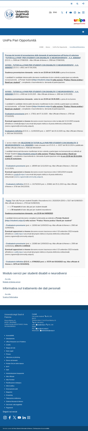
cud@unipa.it (18, 234)
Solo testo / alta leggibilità (14, 404)
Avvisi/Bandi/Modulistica (77, 47)
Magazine (9, 392)
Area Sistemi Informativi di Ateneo (23, 428)
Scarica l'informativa (10, 297)
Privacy (8, 354)
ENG (55, 12)
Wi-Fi (7, 366)
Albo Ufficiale (10, 376)
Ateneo (48, 47)
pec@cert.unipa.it (42, 328)
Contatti (34, 314)
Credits (8, 345)
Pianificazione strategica (13, 383)
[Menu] (83, 31)
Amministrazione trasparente (15, 373)
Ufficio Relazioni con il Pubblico (16, 342)
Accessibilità (10, 335)
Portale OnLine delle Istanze (15, 363)
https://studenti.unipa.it (42, 80)
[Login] (83, 3)
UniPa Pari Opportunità (19, 40)
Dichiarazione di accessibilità (41, 428)
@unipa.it (22, 174)
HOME (41, 47)
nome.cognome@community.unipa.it (28, 177)
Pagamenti (9, 408)
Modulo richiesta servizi (11, 282)
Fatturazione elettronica (13, 398)
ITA (50, 12)
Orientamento (10, 338)
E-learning (9, 395)
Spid (7, 370)
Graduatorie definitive (14, 262)
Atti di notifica (10, 386)
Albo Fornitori (10, 380)
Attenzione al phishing (13, 357)
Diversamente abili (12, 389)
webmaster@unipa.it (48, 330)
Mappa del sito (10, 348)
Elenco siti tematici (12, 360)
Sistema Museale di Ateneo (14, 401)
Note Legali (9, 351)
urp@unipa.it (41, 325)
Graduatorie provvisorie (15, 166)
